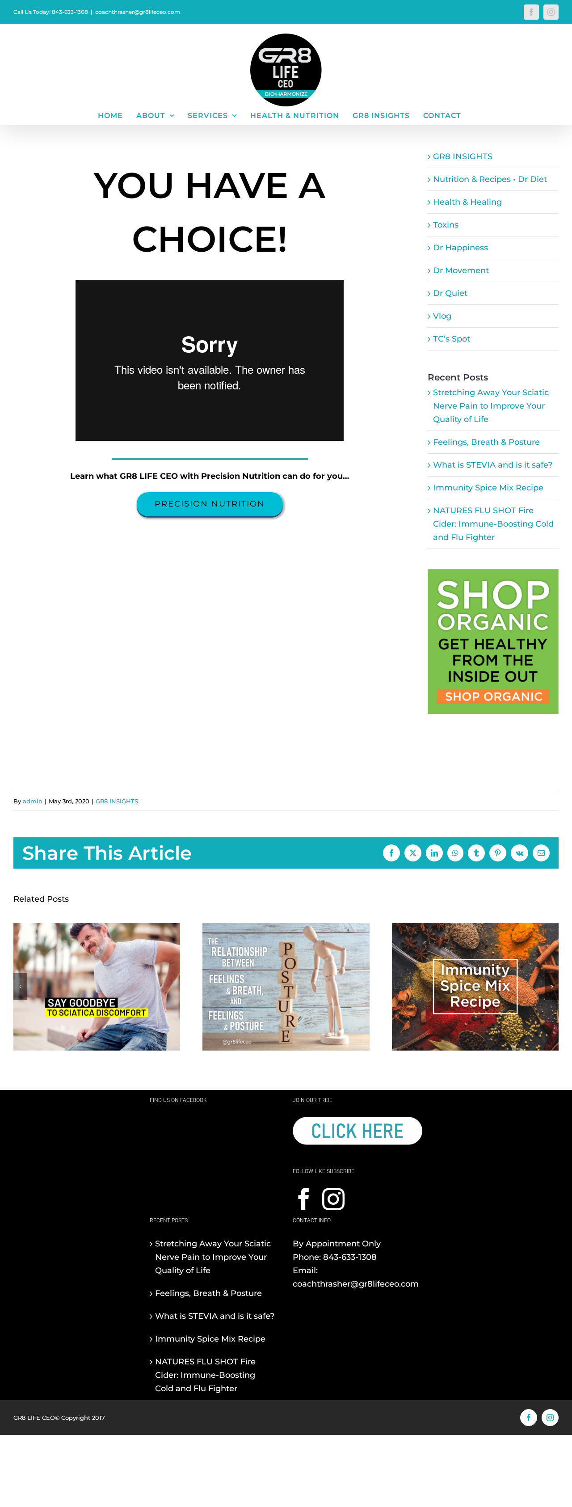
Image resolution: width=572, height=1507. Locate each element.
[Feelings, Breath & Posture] (285, 928)
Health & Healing (467, 202)
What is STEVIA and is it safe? (492, 465)
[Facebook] (304, 1199)
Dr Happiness (460, 248)
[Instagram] (333, 1199)
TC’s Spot (451, 339)
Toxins (445, 225)
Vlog (442, 316)
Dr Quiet (450, 293)
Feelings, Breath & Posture (486, 442)
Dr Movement (461, 270)
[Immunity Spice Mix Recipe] (475, 928)
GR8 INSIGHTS (462, 156)
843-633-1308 (350, 1257)
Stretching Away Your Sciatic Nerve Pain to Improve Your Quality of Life (491, 406)
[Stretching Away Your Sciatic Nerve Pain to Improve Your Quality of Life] (96, 928)
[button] (20, 986)
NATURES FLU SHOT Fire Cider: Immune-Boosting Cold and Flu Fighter (493, 524)
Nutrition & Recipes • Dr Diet (490, 179)
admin (32, 801)
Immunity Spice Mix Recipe (488, 488)
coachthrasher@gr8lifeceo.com (137, 11)
